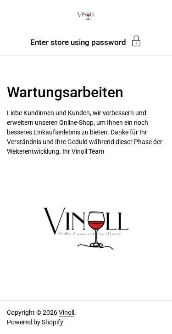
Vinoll (66, 312)
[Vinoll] (86, 16)
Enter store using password (78, 42)
